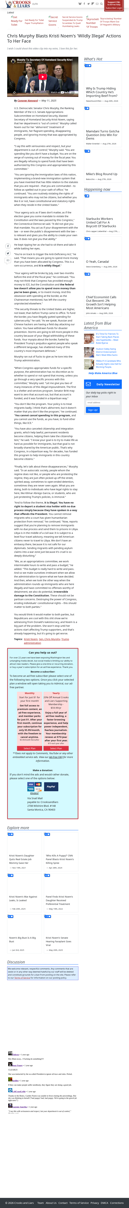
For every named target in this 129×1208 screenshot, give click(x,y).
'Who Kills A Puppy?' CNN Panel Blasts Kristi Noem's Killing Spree (60, 859)
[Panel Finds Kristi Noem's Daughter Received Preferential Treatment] (61, 883)
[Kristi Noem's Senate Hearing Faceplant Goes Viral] (61, 924)
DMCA (104, 1203)
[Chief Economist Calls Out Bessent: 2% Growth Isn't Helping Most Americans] (103, 282)
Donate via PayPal (51, 786)
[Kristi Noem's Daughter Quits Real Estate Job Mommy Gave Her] (24, 842)
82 (9, 916)
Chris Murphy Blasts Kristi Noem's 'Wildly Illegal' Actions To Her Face (64, 38)
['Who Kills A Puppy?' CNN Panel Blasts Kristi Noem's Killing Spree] (61, 842)
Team (40, 1203)
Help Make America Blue (103, 373)
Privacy (95, 1203)
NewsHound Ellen (93, 101)
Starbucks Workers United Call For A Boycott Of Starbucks (101, 222)
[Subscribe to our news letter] (97, 4)
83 (8, 260)
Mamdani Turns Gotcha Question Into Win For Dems (102, 135)
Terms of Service (22, 977)
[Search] (101, 4)
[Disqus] (42, 1081)
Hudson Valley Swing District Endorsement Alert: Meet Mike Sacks (107, 352)
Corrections (117, 1203)
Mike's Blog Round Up (101, 174)
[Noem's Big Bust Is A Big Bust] (24, 924)
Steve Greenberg (93, 266)
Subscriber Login (114, 8)
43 (86, 238)
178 (46, 916)
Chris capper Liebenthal (96, 231)
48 (9, 834)
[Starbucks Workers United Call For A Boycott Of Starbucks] (103, 204)
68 (46, 875)
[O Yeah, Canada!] (103, 247)
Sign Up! (93, 410)
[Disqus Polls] (42, 1014)
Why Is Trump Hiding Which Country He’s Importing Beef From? (101, 92)
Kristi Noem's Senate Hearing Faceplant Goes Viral (58, 941)
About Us (51, 1203)
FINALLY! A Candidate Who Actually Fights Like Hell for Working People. (109, 364)
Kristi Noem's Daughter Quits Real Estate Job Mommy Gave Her (21, 859)
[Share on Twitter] (8, 253)
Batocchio (90, 179)
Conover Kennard (28, 100)
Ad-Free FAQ (56, 757)
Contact (63, 1203)
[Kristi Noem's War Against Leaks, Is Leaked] (24, 883)
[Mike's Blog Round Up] (103, 159)
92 (46, 834)
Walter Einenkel (93, 143)
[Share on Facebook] (8, 246)
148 (86, 65)
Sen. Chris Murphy (49, 639)
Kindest (34, 793)
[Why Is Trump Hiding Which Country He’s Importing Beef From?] (103, 74)
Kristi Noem (31, 639)
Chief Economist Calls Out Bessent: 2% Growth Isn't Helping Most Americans (101, 302)
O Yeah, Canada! (97, 261)
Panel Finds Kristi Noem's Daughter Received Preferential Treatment (59, 900)
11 (86, 151)
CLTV (35, 3)
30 (86, 274)
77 (9, 875)
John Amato (91, 313)
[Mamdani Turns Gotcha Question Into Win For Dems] (103, 117)
